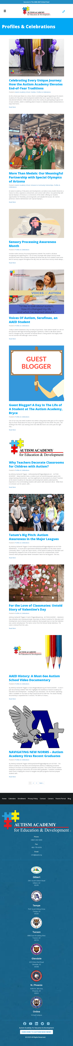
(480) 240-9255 (36, 840)
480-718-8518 (36, 847)
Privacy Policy (33, 799)
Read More (12, 107)
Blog (69, 799)
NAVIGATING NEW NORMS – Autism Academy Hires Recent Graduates (36, 754)
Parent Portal (61, 799)
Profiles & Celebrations (44, 92)
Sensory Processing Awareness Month (32, 244)
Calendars (12, 799)
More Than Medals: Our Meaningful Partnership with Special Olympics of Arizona (36, 177)
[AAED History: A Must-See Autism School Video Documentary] (36, 653)
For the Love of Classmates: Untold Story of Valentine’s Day (35, 607)
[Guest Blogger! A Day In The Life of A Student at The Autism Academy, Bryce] (36, 373)
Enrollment (22, 799)
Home (4, 799)
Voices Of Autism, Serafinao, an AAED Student (33, 320)
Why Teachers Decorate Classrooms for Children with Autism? (36, 464)
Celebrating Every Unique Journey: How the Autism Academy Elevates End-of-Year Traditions (36, 84)
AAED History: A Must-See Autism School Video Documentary (34, 678)
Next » (41, 783)
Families (33, 92)
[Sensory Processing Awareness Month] (36, 223)
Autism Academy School (22, 92)
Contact (43, 799)
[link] (36, 876)
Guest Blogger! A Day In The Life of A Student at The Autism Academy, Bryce (36, 409)
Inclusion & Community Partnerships (42, 185)
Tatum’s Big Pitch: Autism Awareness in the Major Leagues (34, 537)
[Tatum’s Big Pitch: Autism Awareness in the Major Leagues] (36, 512)
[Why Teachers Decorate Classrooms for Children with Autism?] (36, 447)
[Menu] (5, 10)
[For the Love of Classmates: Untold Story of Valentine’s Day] (36, 583)
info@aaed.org (36, 855)
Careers (51, 799)
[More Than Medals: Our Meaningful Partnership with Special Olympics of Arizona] (36, 141)
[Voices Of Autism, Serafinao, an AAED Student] (36, 291)
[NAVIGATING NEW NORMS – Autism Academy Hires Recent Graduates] (36, 727)
